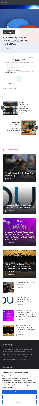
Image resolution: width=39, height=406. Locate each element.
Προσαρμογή (19, 397)
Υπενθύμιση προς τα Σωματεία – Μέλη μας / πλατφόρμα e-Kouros (23, 299)
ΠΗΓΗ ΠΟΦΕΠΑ (8, 83)
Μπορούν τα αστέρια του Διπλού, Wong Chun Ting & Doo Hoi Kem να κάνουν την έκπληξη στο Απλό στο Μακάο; (26, 313)
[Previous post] (2, 107)
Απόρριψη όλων (19, 402)
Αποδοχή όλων (19, 392)
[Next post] (36, 127)
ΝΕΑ (5, 32)
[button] (36, 2)
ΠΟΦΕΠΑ (11, 32)
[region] (19, 387)
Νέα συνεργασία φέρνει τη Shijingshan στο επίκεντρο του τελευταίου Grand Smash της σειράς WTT (26, 328)
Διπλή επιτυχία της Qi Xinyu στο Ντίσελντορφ (25, 283)
